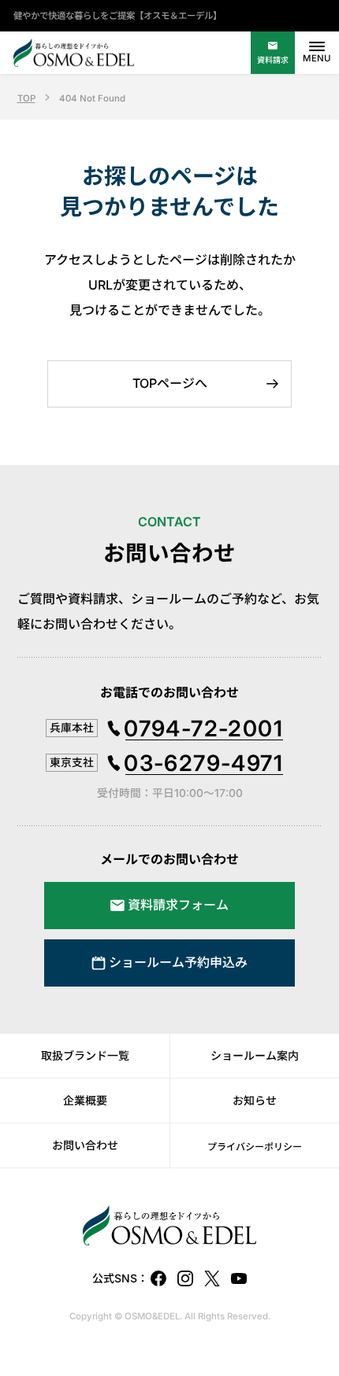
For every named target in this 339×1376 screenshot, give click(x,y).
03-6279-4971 (203, 763)
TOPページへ (169, 383)
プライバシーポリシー (254, 1147)
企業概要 (85, 1100)
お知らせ (255, 1100)
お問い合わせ (85, 1145)
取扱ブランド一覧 (85, 1055)
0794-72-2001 (203, 728)
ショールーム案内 (254, 1055)
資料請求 (273, 60)
